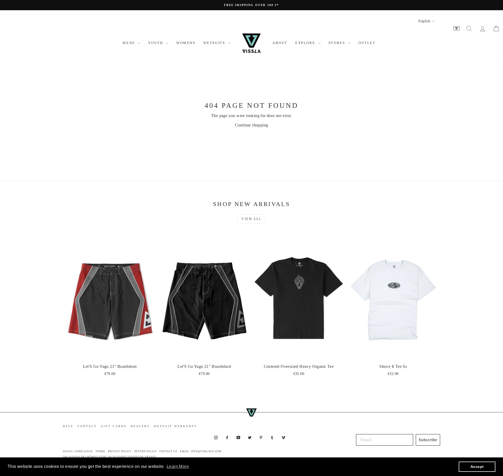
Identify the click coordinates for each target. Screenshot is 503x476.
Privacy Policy (120, 451)
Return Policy (145, 451)
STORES (338, 43)
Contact (87, 426)
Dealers (140, 426)
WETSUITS (215, 43)
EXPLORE (306, 43)
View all (251, 219)
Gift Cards (114, 426)
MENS (129, 43)
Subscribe (428, 440)
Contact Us (168, 451)
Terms (100, 451)
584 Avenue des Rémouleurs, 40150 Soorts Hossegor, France (109, 457)
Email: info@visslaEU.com (200, 451)
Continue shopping (251, 125)
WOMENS (185, 43)
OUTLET (367, 43)
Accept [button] (477, 466)
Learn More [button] (178, 466)
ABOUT (279, 43)
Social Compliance (78, 451)
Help (68, 426)
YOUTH (156, 43)
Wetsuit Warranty (175, 426)
